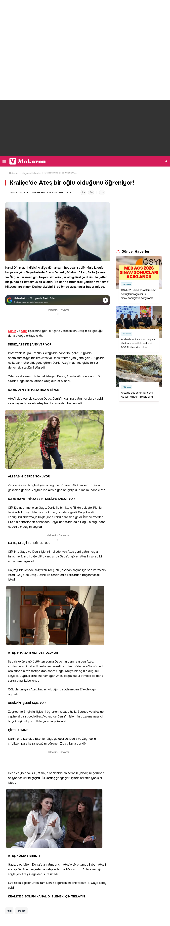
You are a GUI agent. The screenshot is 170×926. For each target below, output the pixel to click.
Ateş (24, 331)
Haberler (14, 173)
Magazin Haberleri (31, 173)
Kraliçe (42, 267)
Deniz (12, 331)
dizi (9, 910)
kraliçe (21, 910)
